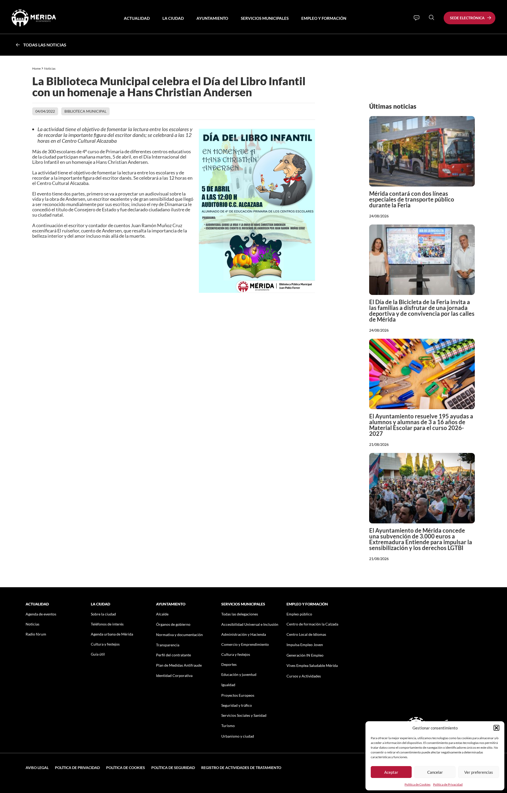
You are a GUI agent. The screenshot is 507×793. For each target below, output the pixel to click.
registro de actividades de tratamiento (241, 767)
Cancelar (435, 772)
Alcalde (162, 614)
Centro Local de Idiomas (306, 634)
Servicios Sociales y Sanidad (243, 715)
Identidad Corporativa (174, 675)
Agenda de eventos (41, 614)
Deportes (229, 664)
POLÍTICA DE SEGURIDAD (173, 767)
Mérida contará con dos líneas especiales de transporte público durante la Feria (411, 199)
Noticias (50, 68)
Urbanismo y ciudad (237, 736)
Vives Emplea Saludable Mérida (312, 665)
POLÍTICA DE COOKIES (125, 767)
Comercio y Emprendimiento (245, 644)
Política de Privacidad (448, 784)
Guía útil (98, 654)
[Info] (416, 18)
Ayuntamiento (212, 18)
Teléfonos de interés (107, 624)
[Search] (431, 17)
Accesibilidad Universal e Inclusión (249, 624)
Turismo (228, 725)
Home (36, 68)
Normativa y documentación (179, 634)
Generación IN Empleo (305, 655)
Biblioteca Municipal (85, 111)
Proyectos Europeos (237, 695)
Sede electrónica (467, 18)
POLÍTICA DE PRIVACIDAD (77, 767)
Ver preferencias (478, 772)
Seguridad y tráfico (236, 705)
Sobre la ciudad (103, 614)
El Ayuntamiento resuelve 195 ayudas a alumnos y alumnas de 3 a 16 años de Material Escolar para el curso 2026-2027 (421, 425)
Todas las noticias (44, 44)
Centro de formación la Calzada (312, 624)
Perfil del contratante (173, 655)
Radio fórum (36, 634)
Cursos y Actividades (304, 676)
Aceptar (391, 772)
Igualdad (228, 684)
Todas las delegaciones (239, 614)
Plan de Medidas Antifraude (179, 665)
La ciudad (173, 18)
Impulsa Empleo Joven (305, 644)
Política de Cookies (417, 784)
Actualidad (137, 18)
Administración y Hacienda (243, 634)
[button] (496, 727)
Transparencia (167, 645)
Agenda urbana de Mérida (112, 634)
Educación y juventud (238, 674)
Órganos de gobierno (173, 624)
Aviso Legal (37, 767)
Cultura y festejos (105, 644)
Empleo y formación (323, 18)
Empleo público (299, 614)
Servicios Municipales (265, 18)
